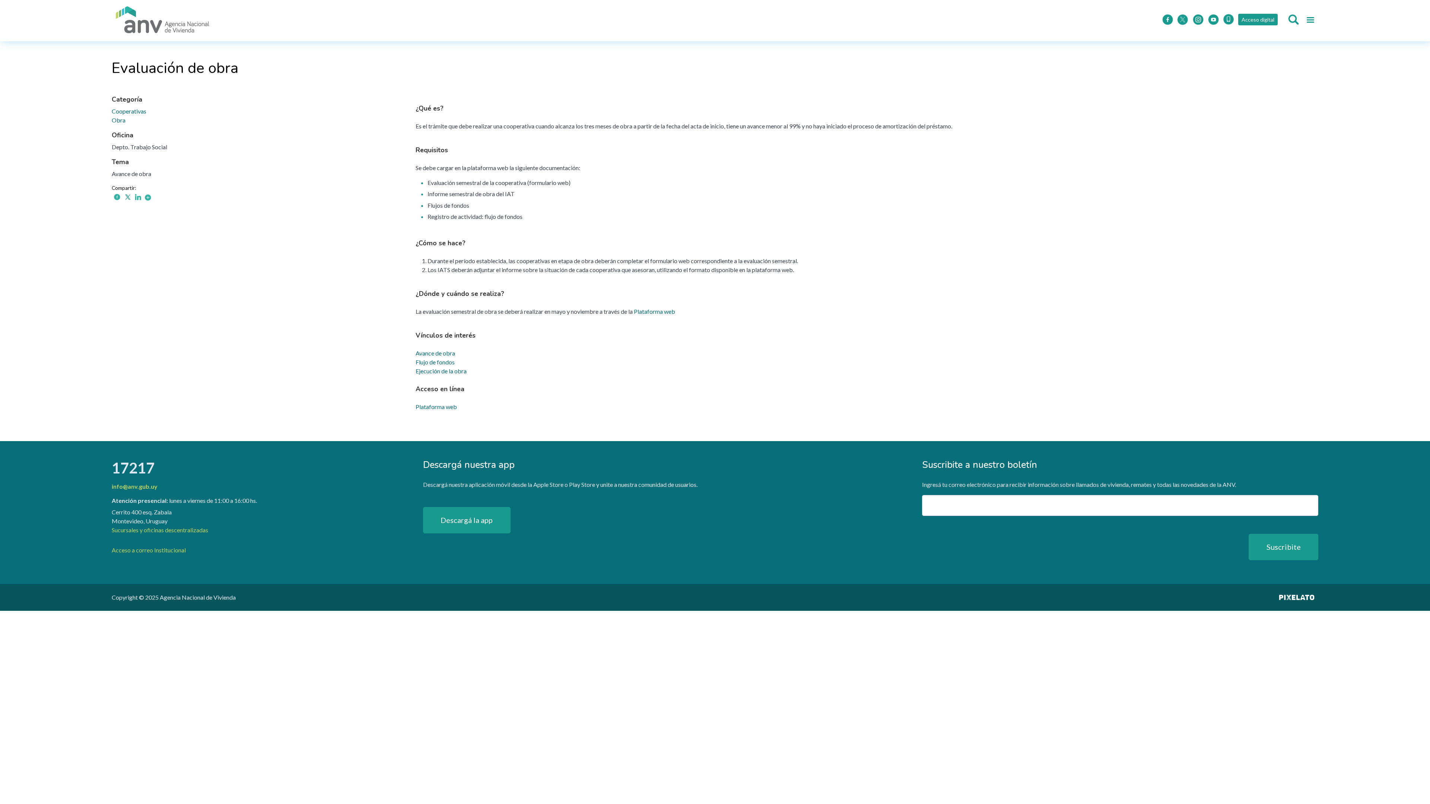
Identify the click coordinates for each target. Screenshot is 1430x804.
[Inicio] (163, 20)
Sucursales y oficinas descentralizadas (160, 529)
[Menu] (1310, 21)
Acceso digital (1258, 19)
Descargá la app (467, 520)
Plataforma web (654, 311)
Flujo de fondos (435, 362)
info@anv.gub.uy (135, 486)
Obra (118, 120)
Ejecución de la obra (441, 370)
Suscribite (1284, 546)
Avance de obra (435, 353)
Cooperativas (129, 111)
